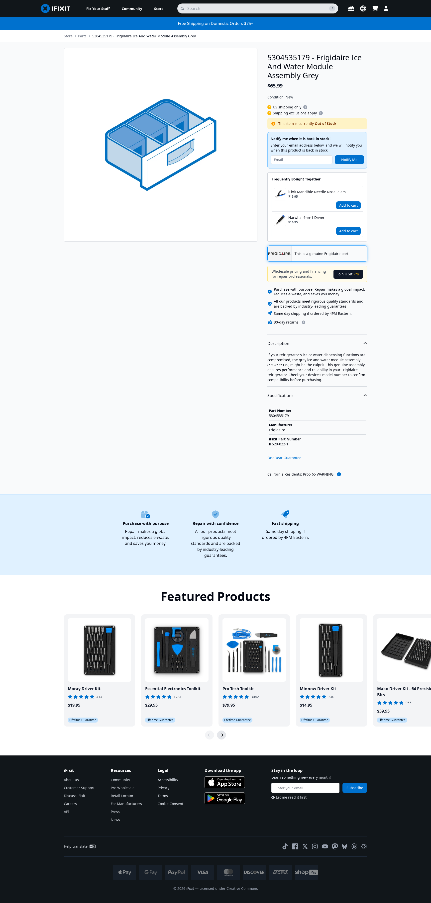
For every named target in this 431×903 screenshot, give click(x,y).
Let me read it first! (292, 797)
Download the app (223, 770)
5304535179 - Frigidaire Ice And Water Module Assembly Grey (144, 36)
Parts (82, 36)
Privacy (163, 787)
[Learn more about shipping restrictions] (305, 107)
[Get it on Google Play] (225, 798)
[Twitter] (305, 846)
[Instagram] (315, 846)
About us (71, 779)
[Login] (386, 8)
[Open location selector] (363, 8)
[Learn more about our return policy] (304, 322)
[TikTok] (285, 846)
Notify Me (349, 159)
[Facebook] (295, 846)
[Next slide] (221, 735)
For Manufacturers (126, 803)
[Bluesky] (344, 846)
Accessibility (168, 779)
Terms (163, 795)
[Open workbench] (351, 8)
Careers (70, 803)
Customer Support (79, 787)
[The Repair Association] (364, 846)
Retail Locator (122, 795)
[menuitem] (98, 8)
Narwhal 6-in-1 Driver (306, 217)
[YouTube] (325, 846)
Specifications (280, 395)
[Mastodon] (335, 846)
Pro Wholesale (122, 787)
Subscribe (354, 787)
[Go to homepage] (57, 8)
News (115, 819)
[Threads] (354, 846)
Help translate (76, 846)
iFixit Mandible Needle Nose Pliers (317, 191)
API (66, 811)
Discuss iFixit (74, 795)
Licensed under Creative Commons (229, 888)
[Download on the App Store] (225, 782)
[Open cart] (375, 8)
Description (278, 343)
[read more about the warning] (338, 474)
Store (68, 36)
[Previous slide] (209, 735)
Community (120, 779)
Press (115, 811)
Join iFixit (348, 274)
